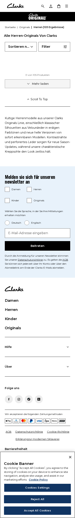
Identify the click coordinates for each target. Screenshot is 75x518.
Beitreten (37, 246)
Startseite (10, 27)
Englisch (36, 222)
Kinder (15, 200)
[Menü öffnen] (66, 6)
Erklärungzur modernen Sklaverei (37, 439)
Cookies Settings (37, 487)
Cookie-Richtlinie (58, 431)
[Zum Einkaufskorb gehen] (58, 6)
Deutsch (16, 222)
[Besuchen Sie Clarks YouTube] (39, 399)
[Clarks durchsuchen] (42, 6)
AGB (65, 259)
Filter (46, 47)
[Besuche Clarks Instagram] (19, 399)
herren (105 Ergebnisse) (49, 27)
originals (24, 27)
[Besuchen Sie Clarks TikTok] (29, 399)
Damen (16, 189)
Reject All (37, 499)
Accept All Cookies (37, 510)
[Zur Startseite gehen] (15, 6)
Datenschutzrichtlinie (30, 259)
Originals (39, 200)
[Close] (70, 457)
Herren (37, 189)
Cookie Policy (38, 479)
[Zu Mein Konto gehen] (50, 6)
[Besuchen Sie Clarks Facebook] (9, 399)
